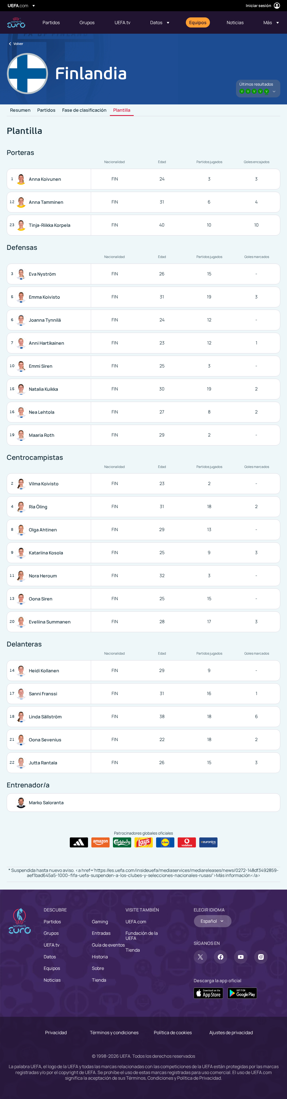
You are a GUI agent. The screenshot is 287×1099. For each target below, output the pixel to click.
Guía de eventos (108, 945)
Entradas (101, 933)
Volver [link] (18, 43)
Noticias (52, 980)
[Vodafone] (187, 842)
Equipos (52, 968)
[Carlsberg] (122, 842)
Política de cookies (173, 1032)
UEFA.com (136, 922)
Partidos (46, 110)
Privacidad (56, 1032)
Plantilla (121, 110)
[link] (51, 22)
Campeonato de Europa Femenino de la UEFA (16, 22)
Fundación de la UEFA (142, 935)
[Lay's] (144, 842)
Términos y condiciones (114, 1032)
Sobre (98, 968)
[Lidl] (165, 842)
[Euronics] (208, 842)
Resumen (20, 110)
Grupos (51, 933)
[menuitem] (54, 22)
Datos (50, 957)
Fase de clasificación (84, 110)
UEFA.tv (51, 945)
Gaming (100, 922)
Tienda (99, 980)
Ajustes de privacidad (231, 1032)
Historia (100, 957)
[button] (160, 22)
